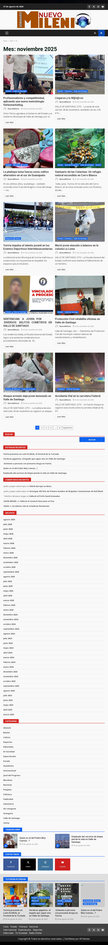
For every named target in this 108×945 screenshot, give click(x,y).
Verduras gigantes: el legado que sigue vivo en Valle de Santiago (34, 459)
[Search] (95, 33)
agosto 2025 (9, 576)
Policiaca (68, 91)
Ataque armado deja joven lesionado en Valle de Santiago (28, 372)
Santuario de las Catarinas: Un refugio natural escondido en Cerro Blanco (80, 148)
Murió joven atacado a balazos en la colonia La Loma (80, 222)
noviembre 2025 (10, 562)
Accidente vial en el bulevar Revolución (30, 506)
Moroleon (16, 165)
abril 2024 (7, 652)
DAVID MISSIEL (10, 501)
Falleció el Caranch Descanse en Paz (37, 501)
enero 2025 (8, 610)
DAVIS (6, 506)
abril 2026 (7, 538)
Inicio (6, 926)
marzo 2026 (8, 543)
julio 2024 (7, 638)
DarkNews (69, 938)
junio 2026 (8, 529)
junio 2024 (8, 643)
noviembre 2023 (10, 676)
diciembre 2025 (10, 557)
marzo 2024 (8, 657)
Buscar (9, 434)
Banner (6, 732)
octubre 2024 (9, 624)
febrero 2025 (9, 605)
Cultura (6, 737)
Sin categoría (9, 808)
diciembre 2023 (10, 671)
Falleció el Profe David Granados (44, 496)
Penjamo (7, 789)
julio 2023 (7, 695)
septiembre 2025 (11, 572)
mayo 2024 (8, 648)
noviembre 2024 (10, 619)
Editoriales (8, 747)
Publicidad (8, 799)
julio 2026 (7, 524)
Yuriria (25, 165)
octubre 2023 (9, 681)
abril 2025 (7, 595)
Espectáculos (9, 756)
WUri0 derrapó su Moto (40, 486)
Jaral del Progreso (71, 165)
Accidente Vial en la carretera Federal (80, 372)
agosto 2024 (9, 633)
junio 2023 (8, 700)
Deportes (9, 238)
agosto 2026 (9, 519)
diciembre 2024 (10, 614)
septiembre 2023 (11, 686)
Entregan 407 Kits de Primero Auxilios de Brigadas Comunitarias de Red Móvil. (66, 491)
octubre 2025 (9, 567)
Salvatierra (8, 804)
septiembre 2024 (11, 629)
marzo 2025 (8, 600)
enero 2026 (8, 553)
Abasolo (7, 728)
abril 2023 (7, 709)
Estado (8, 91)
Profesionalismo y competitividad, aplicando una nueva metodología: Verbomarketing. (28, 74)
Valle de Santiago (19, 91)
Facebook (101, 33)
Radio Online (35, 933)
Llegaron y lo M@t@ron (80, 74)
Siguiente (67, 427)
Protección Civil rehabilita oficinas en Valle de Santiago (80, 295)
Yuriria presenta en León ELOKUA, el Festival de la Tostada (31, 454)
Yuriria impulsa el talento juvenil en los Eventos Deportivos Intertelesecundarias (28, 222)
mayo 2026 (8, 534)
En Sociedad (9, 751)
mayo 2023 (8, 705)
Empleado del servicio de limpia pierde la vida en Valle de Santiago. (35, 473)
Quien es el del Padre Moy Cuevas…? (20, 468)
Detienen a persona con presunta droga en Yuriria (27, 463)
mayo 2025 (8, 591)
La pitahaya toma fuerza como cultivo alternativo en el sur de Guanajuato (28, 148)
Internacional (9, 770)
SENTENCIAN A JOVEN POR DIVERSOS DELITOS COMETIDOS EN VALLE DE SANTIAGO (28, 295)
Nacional (7, 785)
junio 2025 (8, 586)
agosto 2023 (9, 690)
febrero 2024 (9, 662)
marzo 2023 (8, 714)
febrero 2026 (9, 548)
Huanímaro (8, 766)
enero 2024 (8, 667)
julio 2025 (7, 581)
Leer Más (9, 122)
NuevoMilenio (13, 109)
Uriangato (8, 813)
